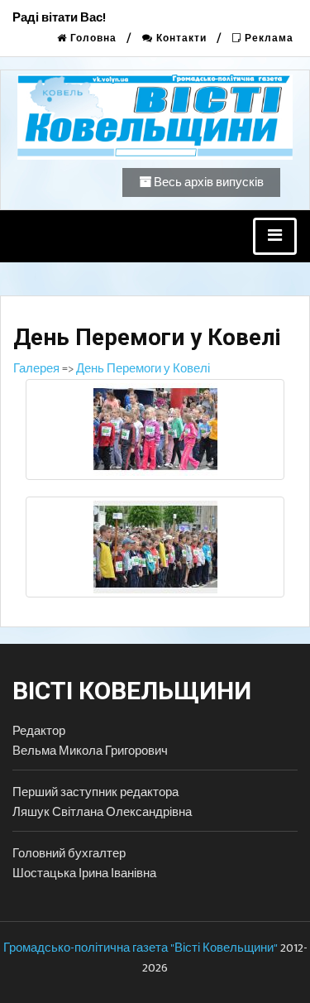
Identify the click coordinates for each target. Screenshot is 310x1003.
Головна (92, 38)
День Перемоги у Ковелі (143, 368)
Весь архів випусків (207, 182)
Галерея (36, 368)
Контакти (180, 38)
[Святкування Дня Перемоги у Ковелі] (155, 429)
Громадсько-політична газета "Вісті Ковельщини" (140, 948)
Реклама (267, 38)
